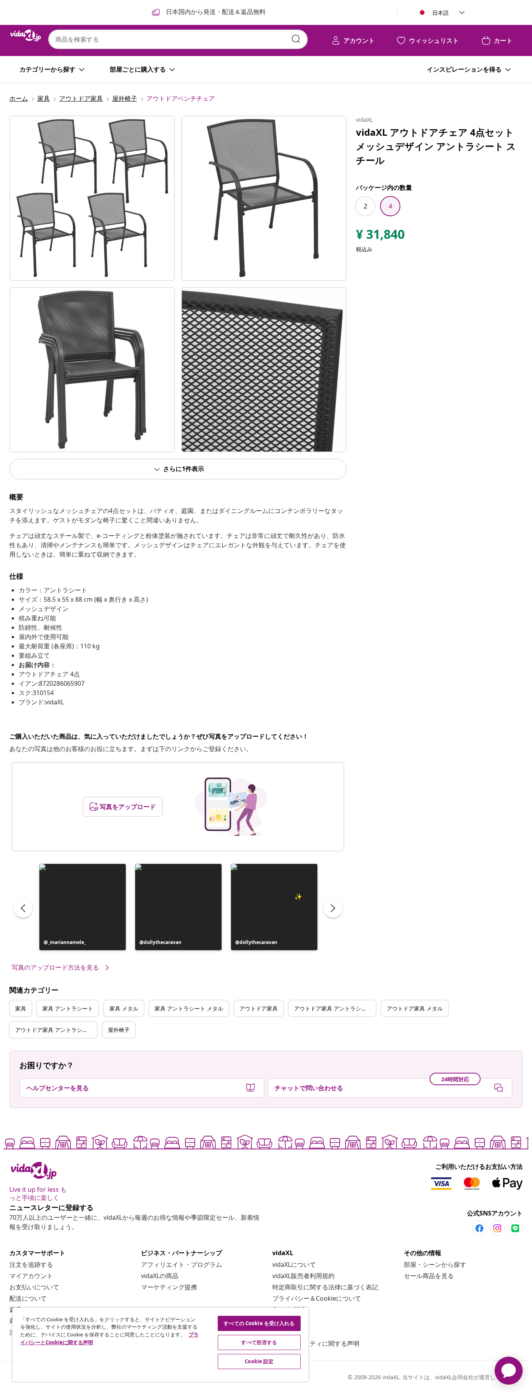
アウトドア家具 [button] (259, 1008)
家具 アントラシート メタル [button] (189, 1008)
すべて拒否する (259, 1342)
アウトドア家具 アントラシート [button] (333, 1008)
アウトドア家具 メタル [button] (415, 1008)
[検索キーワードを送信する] (296, 39)
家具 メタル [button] (123, 1008)
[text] (380, 236)
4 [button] (390, 206)
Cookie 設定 (259, 1361)
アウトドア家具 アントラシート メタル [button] (56, 1029)
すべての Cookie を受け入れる (259, 1323)
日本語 (440, 12)
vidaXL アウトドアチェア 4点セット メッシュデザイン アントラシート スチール (436, 146)
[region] (160, 1345)
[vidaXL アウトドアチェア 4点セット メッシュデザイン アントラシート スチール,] (92, 198)
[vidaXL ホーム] (25, 35)
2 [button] (365, 206)
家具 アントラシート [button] (67, 1008)
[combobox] (178, 39)
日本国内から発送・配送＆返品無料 (215, 11)
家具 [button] (20, 1008)
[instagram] (497, 1228)
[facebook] (479, 1228)
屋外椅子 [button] (119, 1029)
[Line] (515, 1228)
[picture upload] (231, 806)
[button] (82, 907)
